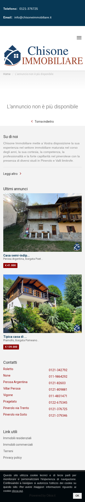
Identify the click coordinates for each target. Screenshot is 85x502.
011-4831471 (58, 396)
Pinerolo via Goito (15, 414)
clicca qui (17, 490)
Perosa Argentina (15, 382)
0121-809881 (58, 389)
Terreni (8, 451)
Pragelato (10, 401)
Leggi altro (10, 173)
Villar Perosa (11, 388)
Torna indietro (44, 121)
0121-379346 (58, 415)
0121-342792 (58, 370)
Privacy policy (12, 457)
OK (77, 495)
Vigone (8, 395)
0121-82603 (57, 383)
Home (6, 74)
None (6, 375)
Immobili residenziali (17, 438)
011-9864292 (58, 376)
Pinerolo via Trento (16, 408)
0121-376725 (58, 409)
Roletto (8, 369)
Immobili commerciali (18, 444)
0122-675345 (58, 402)
